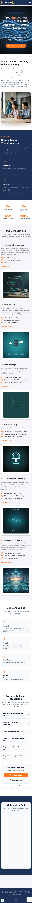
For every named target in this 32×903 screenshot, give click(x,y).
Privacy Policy (12, 896)
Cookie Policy (20, 896)
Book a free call (16, 775)
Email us (16, 785)
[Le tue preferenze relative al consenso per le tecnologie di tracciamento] (2, 900)
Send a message (16, 780)
